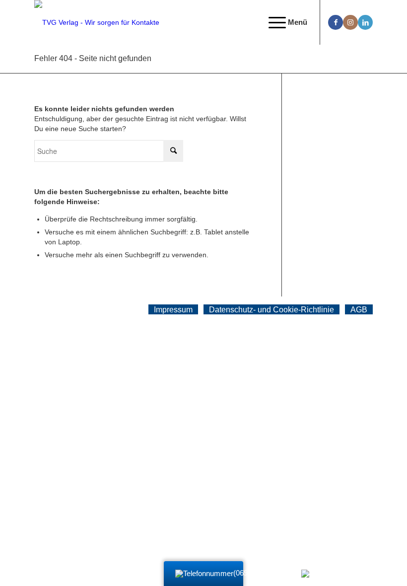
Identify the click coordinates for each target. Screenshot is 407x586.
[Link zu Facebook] (335, 22)
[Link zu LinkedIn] (365, 22)
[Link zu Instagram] (350, 22)
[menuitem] (283, 22)
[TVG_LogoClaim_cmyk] (96, 22)
